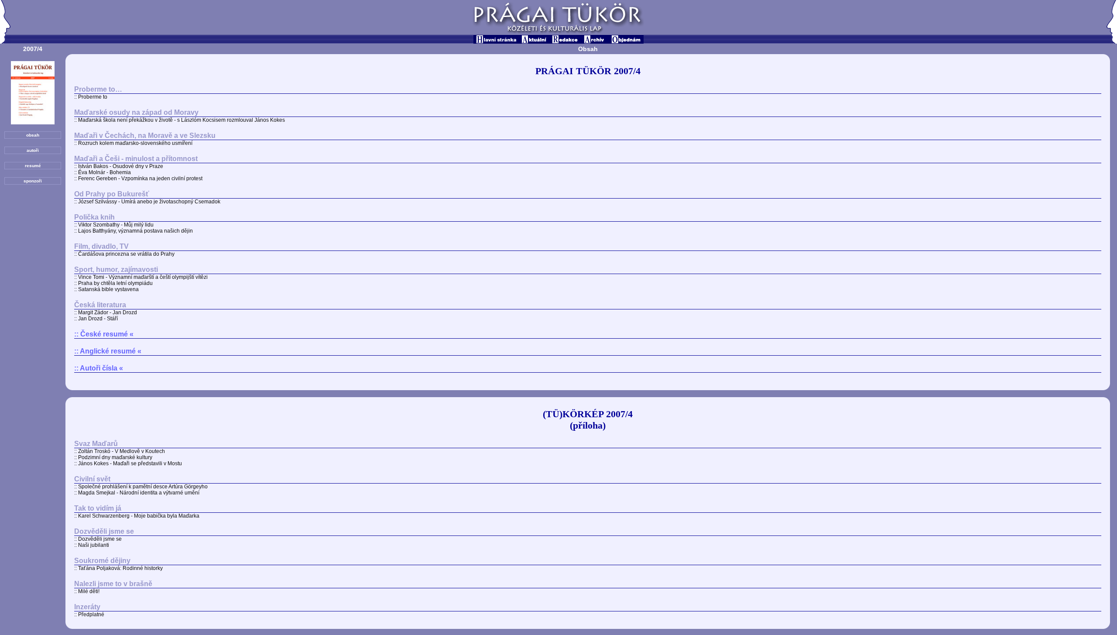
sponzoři (33, 180)
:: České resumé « (104, 334)
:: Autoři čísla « (98, 368)
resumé (33, 165)
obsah (32, 135)
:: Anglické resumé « (107, 351)
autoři (33, 150)
